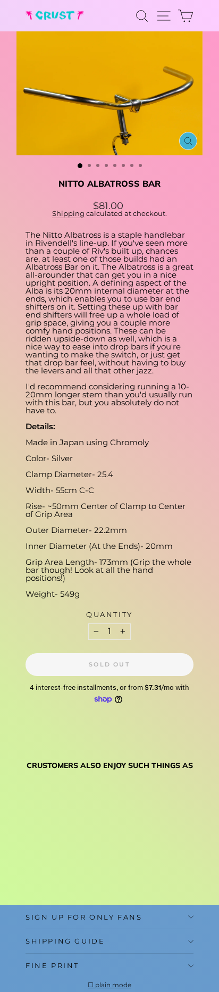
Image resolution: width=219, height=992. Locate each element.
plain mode (113, 985)
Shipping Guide (65, 941)
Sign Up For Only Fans (84, 917)
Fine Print (52, 965)
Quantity (109, 614)
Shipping (68, 214)
